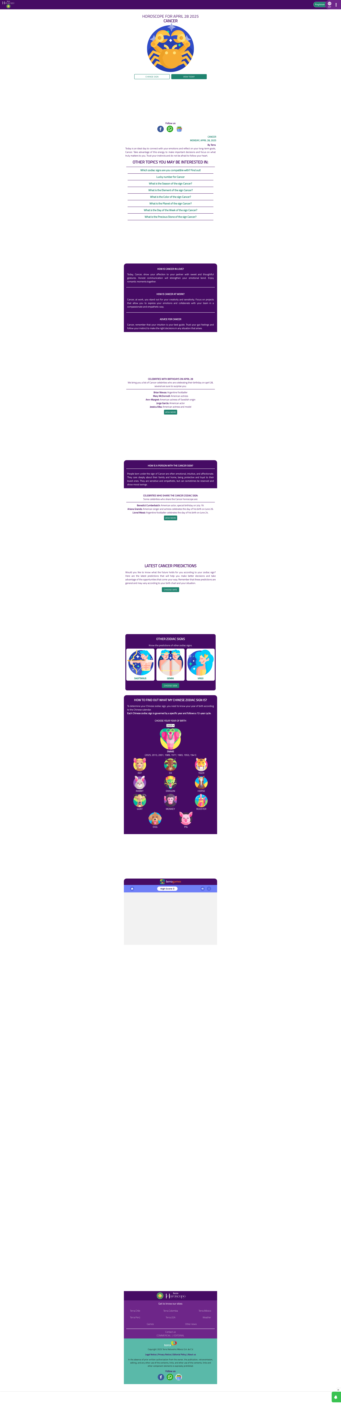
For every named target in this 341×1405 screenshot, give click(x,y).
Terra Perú (135, 1317)
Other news (191, 1324)
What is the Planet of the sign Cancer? (170, 203)
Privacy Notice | (165, 1354)
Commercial (164, 1335)
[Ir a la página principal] (128, 888)
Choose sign (170, 685)
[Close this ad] (338, 1390)
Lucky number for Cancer (170, 177)
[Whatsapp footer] (170, 1377)
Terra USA (170, 1317)
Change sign (152, 76)
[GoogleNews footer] (178, 1377)
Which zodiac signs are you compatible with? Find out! (170, 170)
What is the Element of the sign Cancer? (170, 190)
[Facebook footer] (161, 1377)
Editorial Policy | (180, 1354)
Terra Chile (135, 1311)
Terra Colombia (170, 1311)
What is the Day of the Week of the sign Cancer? (170, 210)
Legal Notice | (151, 1354)
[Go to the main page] (9, 5)
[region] (170, 100)
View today (189, 76)
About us (192, 1354)
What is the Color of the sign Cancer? (170, 197)
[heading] (170, 412)
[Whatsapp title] (170, 129)
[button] (34, 88)
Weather (207, 1317)
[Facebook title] (160, 129)
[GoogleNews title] (179, 129)
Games (150, 1324)
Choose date (170, 589)
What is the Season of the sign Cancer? (170, 183)
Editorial (179, 1335)
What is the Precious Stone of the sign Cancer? (170, 217)
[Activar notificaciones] (324, 1397)
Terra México (205, 1311)
